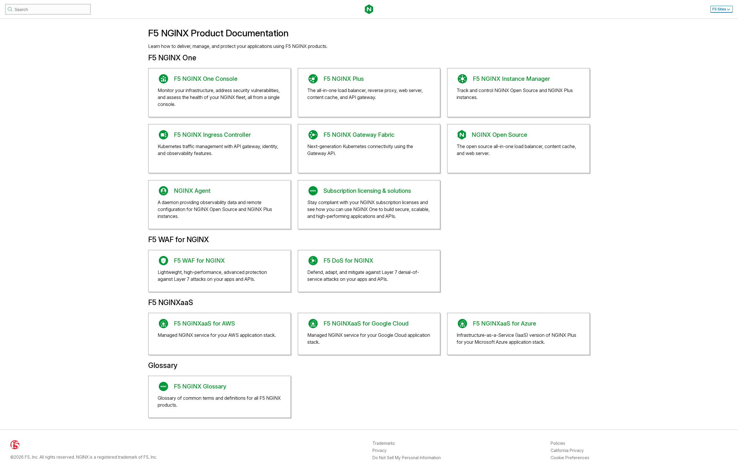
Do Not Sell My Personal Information (406, 457)
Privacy (379, 450)
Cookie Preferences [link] (570, 457)
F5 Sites (719, 9)
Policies (558, 443)
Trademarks (383, 443)
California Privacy (567, 450)
